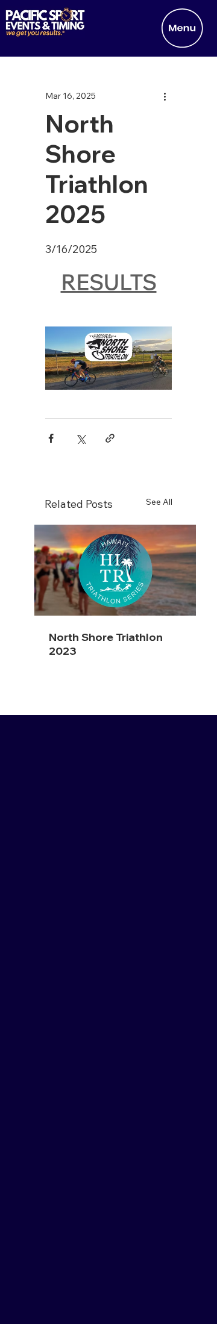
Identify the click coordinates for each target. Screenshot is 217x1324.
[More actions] (164, 96)
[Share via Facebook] (51, 438)
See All (159, 501)
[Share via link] (110, 438)
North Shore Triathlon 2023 (106, 644)
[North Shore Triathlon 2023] (115, 570)
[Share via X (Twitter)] (80, 438)
